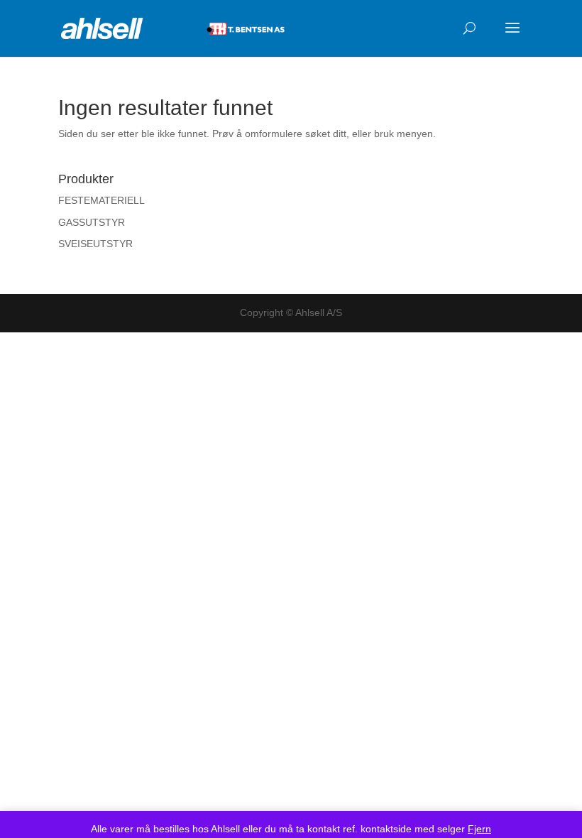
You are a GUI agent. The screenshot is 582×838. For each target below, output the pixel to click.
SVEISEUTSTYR (95, 243)
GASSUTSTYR (91, 222)
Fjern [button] (479, 828)
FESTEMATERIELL (101, 200)
